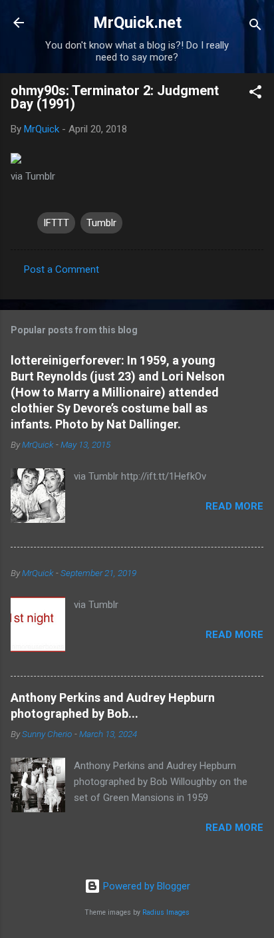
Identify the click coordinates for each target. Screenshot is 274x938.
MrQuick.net (137, 22)
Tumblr (101, 223)
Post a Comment (61, 269)
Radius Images (166, 912)
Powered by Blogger (145, 886)
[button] (255, 94)
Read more (234, 506)
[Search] (255, 27)
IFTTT (56, 223)
